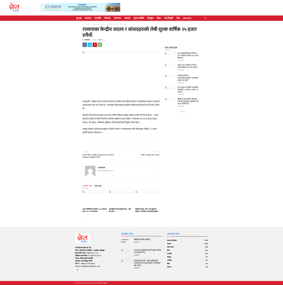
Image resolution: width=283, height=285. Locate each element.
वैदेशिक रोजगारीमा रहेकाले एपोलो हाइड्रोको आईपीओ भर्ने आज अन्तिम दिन (188, 101)
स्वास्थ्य (127, 18)
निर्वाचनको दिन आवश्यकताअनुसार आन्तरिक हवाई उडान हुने (188, 78)
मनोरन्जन (117, 18)
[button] (205, 18)
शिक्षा (159, 18)
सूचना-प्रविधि (139, 18)
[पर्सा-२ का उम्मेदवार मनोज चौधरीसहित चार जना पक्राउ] (170, 68)
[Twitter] (90, 45)
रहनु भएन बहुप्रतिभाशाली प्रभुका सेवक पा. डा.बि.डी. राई (147, 251)
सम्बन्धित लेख (87, 186)
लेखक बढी (97, 186)
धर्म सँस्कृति (168, 18)
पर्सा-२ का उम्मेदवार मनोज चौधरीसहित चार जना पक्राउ (188, 66)
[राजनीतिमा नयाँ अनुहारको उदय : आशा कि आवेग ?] (121, 199)
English (187, 18)
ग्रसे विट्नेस (87, 40)
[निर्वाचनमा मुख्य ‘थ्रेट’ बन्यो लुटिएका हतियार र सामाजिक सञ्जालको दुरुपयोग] (147, 199)
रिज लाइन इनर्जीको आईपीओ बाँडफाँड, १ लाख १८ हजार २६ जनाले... (188, 90)
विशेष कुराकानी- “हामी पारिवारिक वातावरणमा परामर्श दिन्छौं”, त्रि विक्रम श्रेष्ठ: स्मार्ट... (147, 263)
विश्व (178, 18)
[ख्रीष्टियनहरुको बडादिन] (126, 242)
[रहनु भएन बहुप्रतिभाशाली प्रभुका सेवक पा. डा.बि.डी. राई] (125, 253)
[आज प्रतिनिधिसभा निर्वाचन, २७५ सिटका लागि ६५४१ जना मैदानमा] (94, 199)
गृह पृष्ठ (78, 18)
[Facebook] (84, 45)
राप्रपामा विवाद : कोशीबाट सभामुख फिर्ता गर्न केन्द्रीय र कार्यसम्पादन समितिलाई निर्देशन (98, 156)
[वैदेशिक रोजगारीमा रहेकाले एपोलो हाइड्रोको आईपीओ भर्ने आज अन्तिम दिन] (170, 102)
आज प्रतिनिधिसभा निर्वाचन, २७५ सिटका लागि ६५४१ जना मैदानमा (188, 56)
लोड (182, 111)
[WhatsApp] (100, 45)
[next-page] (87, 215)
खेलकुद (150, 18)
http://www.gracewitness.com (105, 171)
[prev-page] (83, 215)
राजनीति (97, 18)
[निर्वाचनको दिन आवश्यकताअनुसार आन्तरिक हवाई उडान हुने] (170, 78)
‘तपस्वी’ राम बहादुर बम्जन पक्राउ (149, 155)
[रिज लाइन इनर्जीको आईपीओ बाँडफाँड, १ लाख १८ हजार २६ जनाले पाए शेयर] (170, 90)
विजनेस (107, 18)
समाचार (88, 18)
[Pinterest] (95, 45)
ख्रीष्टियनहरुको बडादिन (142, 239)
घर (83, 24)
